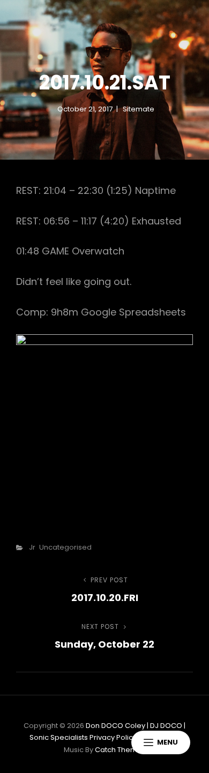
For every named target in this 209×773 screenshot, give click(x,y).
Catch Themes (120, 750)
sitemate (138, 109)
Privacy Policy (113, 737)
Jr (32, 547)
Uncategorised (65, 547)
